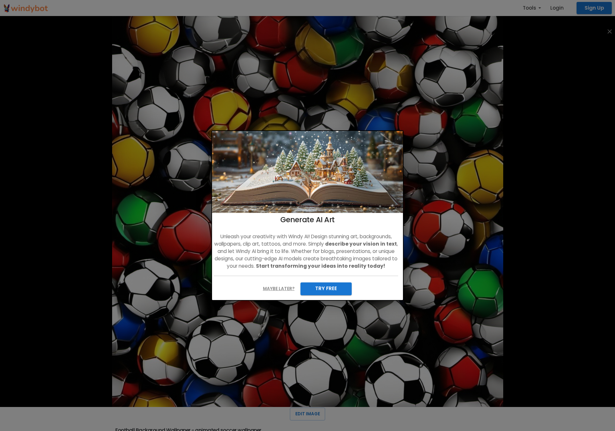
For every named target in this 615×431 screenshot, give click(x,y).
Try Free (326, 288)
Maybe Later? (279, 289)
